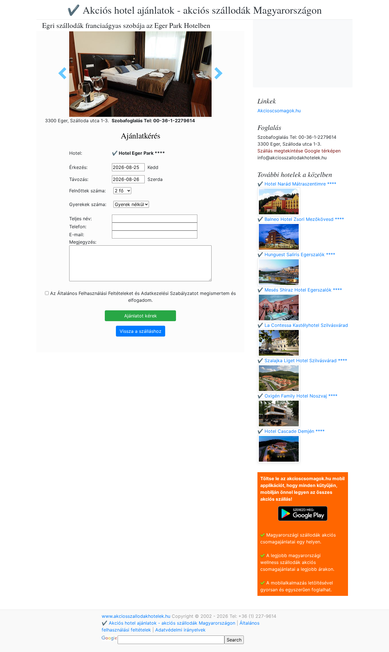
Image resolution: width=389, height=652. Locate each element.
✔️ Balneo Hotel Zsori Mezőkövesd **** (300, 219)
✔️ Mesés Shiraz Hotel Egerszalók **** (299, 290)
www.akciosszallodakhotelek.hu (137, 616)
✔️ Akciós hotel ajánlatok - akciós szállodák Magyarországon (194, 10)
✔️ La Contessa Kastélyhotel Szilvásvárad (302, 325)
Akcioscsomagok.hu (279, 110)
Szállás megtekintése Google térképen (299, 151)
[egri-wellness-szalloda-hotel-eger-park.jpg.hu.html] (216, 73)
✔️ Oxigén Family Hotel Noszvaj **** (297, 396)
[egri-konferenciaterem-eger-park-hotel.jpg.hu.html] (64, 73)
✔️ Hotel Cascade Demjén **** (291, 431)
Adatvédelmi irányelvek (180, 630)
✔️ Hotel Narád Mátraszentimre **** (296, 184)
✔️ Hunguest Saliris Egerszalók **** (296, 254)
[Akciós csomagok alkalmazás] (302, 513)
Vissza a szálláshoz (140, 331)
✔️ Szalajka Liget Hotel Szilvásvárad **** (302, 360)
